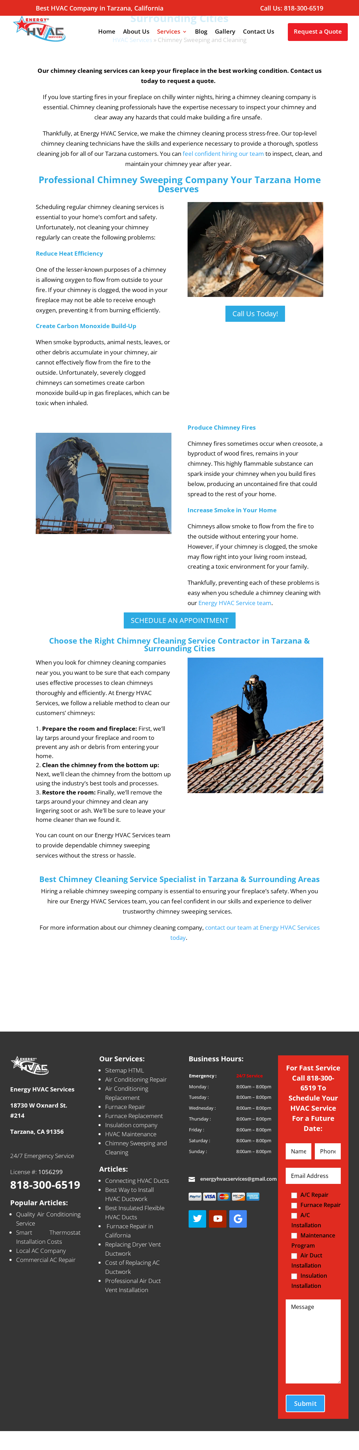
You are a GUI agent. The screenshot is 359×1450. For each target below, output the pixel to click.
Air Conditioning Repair (136, 1079)
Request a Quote (318, 31)
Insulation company (131, 1125)
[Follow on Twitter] (197, 1219)
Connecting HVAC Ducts (137, 1181)
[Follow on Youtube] (217, 1219)
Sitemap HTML (124, 1070)
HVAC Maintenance (130, 1134)
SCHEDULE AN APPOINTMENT (180, 620)
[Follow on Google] (238, 1219)
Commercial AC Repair (46, 1260)
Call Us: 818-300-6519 (291, 8)
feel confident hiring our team (223, 154)
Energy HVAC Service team (234, 603)
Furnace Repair (125, 1107)
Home (106, 32)
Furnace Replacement (134, 1116)
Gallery (225, 32)
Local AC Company (41, 1251)
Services (168, 32)
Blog (201, 32)
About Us (136, 32)
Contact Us (258, 32)
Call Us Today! (255, 313)
